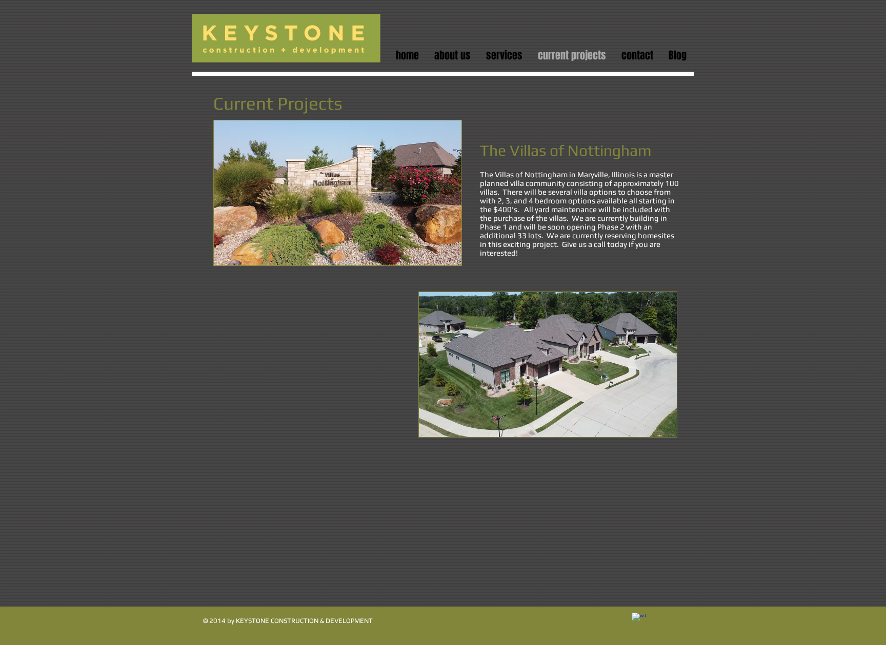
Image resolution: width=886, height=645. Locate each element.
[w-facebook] (639, 620)
